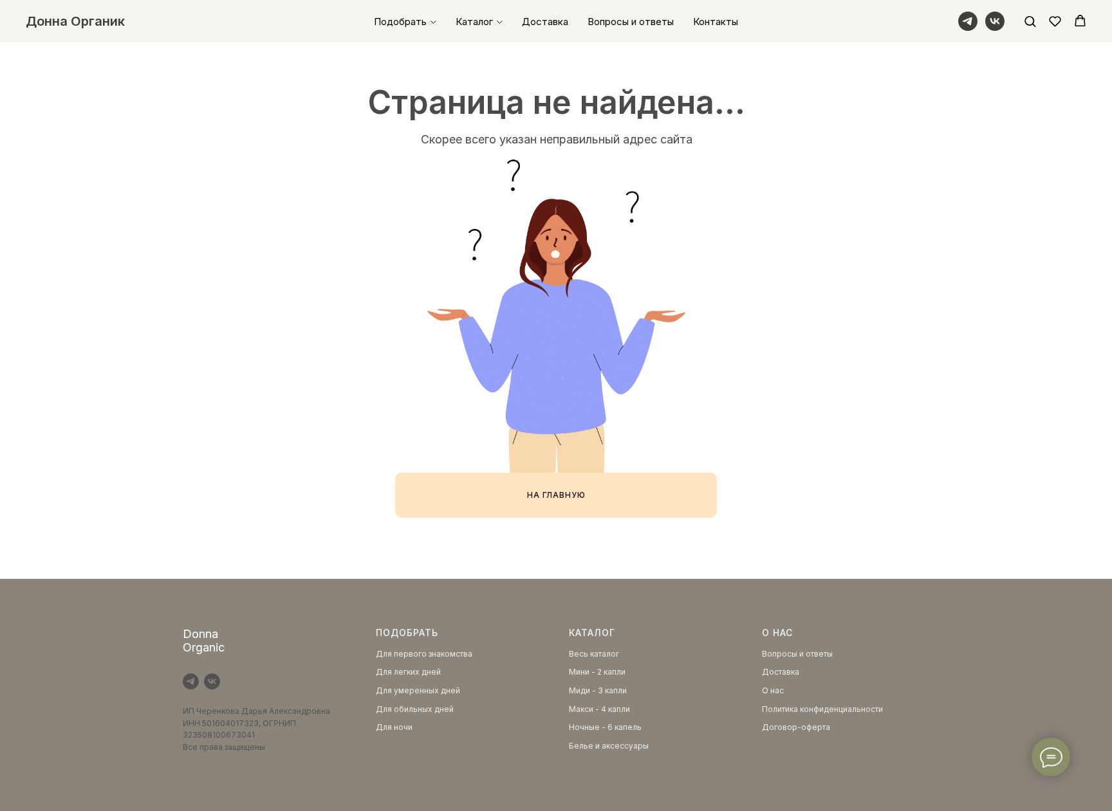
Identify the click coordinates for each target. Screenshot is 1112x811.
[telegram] (968, 21)
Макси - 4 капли (599, 709)
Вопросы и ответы (631, 21)
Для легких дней (408, 672)
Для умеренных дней (418, 690)
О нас (773, 690)
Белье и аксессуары (609, 746)
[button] (1030, 21)
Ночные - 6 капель (605, 727)
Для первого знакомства (424, 654)
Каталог (474, 21)
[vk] (995, 21)
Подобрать (400, 21)
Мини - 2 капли (597, 672)
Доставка (545, 21)
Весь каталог (594, 654)
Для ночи (394, 727)
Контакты (715, 21)
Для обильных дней (415, 709)
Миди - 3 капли (598, 690)
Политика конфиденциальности (822, 709)
